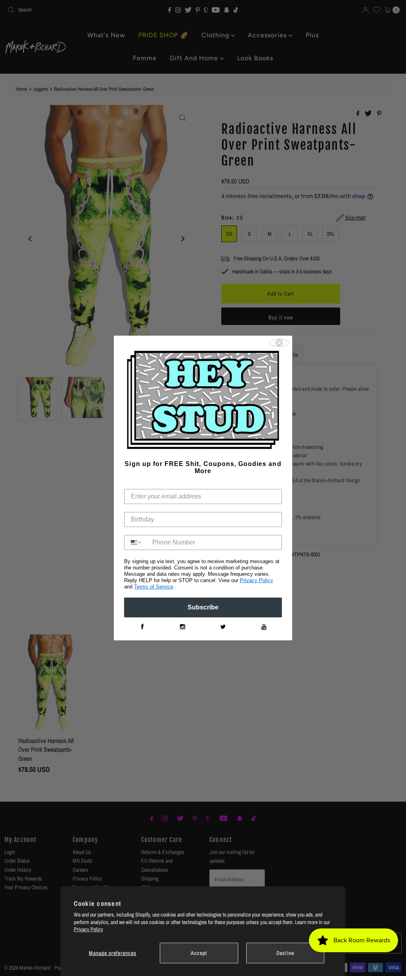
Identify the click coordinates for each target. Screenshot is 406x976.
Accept (199, 953)
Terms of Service (153, 587)
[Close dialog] (279, 343)
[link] (142, 627)
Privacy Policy (88, 929)
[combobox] (136, 542)
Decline (285, 953)
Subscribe (203, 607)
